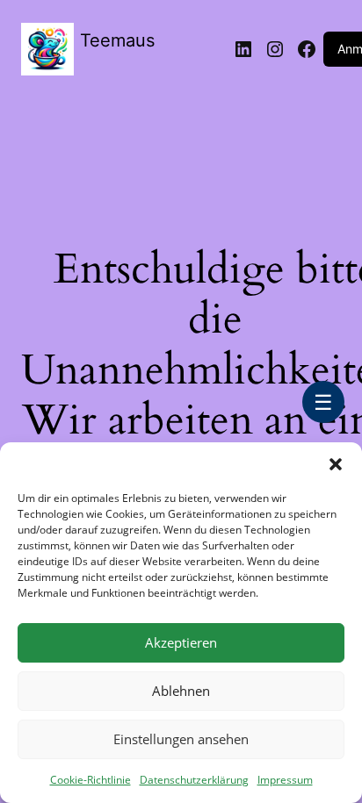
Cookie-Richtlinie (90, 779)
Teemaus (117, 40)
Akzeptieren (181, 642)
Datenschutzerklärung (194, 779)
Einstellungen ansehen (181, 739)
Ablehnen (181, 690)
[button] (335, 464)
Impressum (285, 779)
